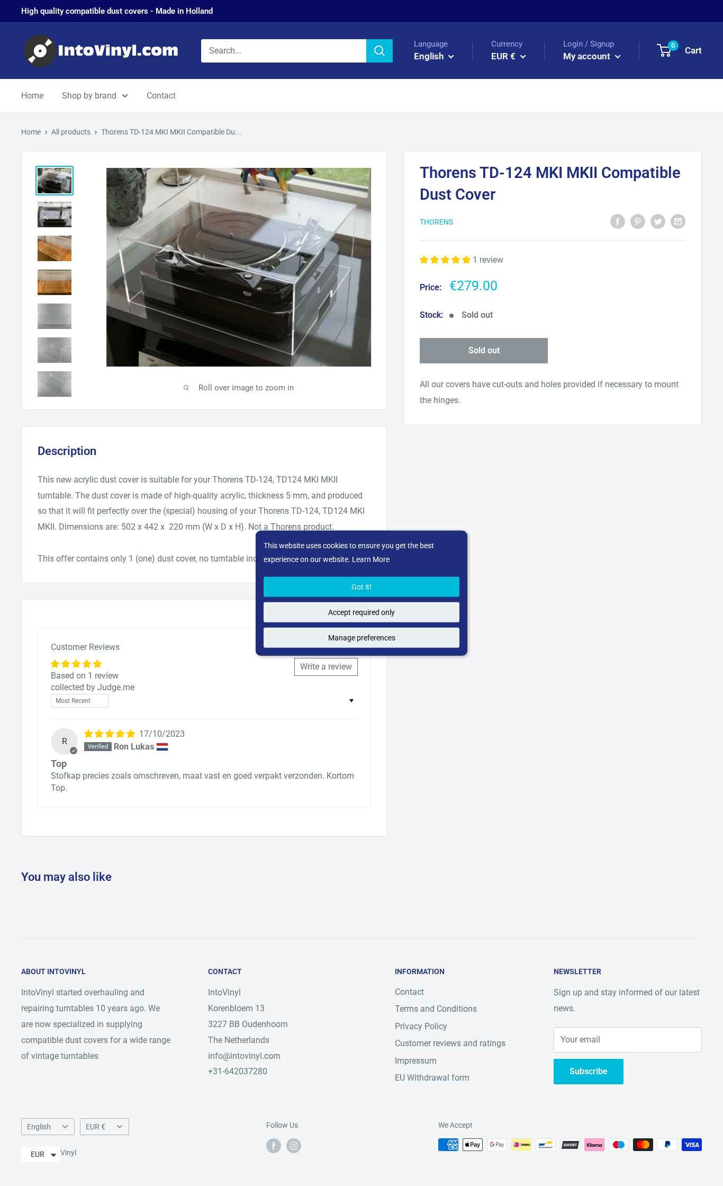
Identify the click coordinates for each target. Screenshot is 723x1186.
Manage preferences (361, 638)
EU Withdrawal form (432, 1078)
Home (32, 96)
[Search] (379, 51)
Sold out (484, 350)
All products (71, 132)
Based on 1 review (85, 676)
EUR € (95, 1126)
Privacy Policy (421, 1026)
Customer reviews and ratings (450, 1043)
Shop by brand (89, 96)
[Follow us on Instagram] (293, 1145)
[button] (446, 260)
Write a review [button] (326, 667)
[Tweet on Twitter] (657, 221)
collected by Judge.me (92, 687)
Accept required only (361, 612)
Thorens (436, 222)
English (39, 1126)
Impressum (416, 1061)
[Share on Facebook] (617, 221)
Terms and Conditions (436, 1009)
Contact (161, 96)
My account (587, 56)
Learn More (371, 559)
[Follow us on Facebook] (273, 1145)
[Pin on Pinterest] (637, 221)
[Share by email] (678, 221)
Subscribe (589, 1071)
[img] (110, 734)
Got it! (361, 587)
